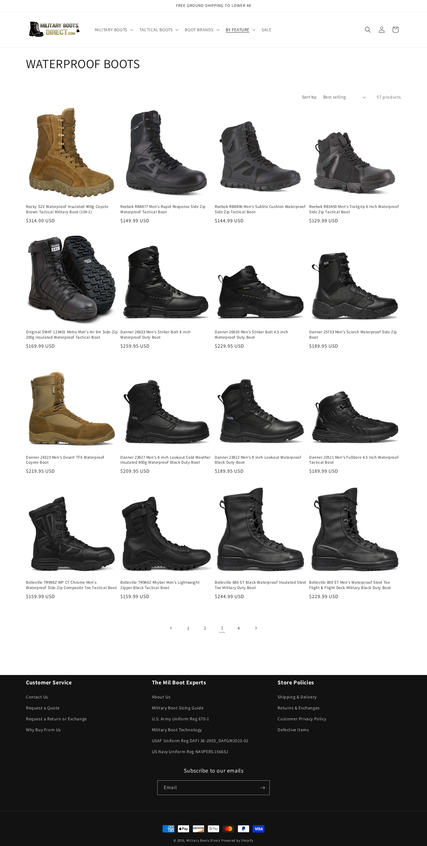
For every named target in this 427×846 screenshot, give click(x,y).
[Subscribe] (262, 787)
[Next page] (256, 628)
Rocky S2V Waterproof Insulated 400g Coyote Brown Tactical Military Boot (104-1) (67, 209)
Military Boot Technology (177, 730)
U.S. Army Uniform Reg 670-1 (180, 719)
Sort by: (309, 97)
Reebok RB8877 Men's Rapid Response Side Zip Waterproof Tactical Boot (163, 209)
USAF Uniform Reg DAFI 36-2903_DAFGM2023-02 (200, 740)
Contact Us (37, 697)
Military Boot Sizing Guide (178, 708)
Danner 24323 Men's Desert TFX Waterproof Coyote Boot (65, 460)
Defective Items (293, 730)
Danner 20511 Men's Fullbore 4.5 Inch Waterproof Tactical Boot (354, 460)
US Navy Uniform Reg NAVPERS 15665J (190, 751)
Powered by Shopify (237, 840)
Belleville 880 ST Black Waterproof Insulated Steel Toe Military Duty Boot (260, 585)
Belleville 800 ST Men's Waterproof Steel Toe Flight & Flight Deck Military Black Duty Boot (350, 585)
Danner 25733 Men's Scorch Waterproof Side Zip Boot (353, 335)
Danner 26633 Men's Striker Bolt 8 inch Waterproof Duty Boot (155, 335)
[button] (113, 29)
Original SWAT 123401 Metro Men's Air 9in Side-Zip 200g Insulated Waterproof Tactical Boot (72, 335)
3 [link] (222, 628)
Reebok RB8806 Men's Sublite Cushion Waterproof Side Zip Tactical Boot (260, 209)
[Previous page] (171, 628)
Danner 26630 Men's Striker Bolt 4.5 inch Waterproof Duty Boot (251, 335)
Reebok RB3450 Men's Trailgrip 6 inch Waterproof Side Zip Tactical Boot (354, 209)
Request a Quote (43, 708)
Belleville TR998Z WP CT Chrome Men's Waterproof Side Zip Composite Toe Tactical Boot (71, 585)
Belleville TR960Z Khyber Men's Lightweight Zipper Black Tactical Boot (159, 585)
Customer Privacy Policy (302, 719)
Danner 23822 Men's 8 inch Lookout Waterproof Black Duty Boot (258, 460)
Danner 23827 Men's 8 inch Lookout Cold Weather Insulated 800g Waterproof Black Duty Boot (165, 460)
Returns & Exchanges (298, 708)
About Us (161, 697)
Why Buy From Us (43, 730)
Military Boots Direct (203, 840)
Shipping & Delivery (297, 697)
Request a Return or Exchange (56, 719)
